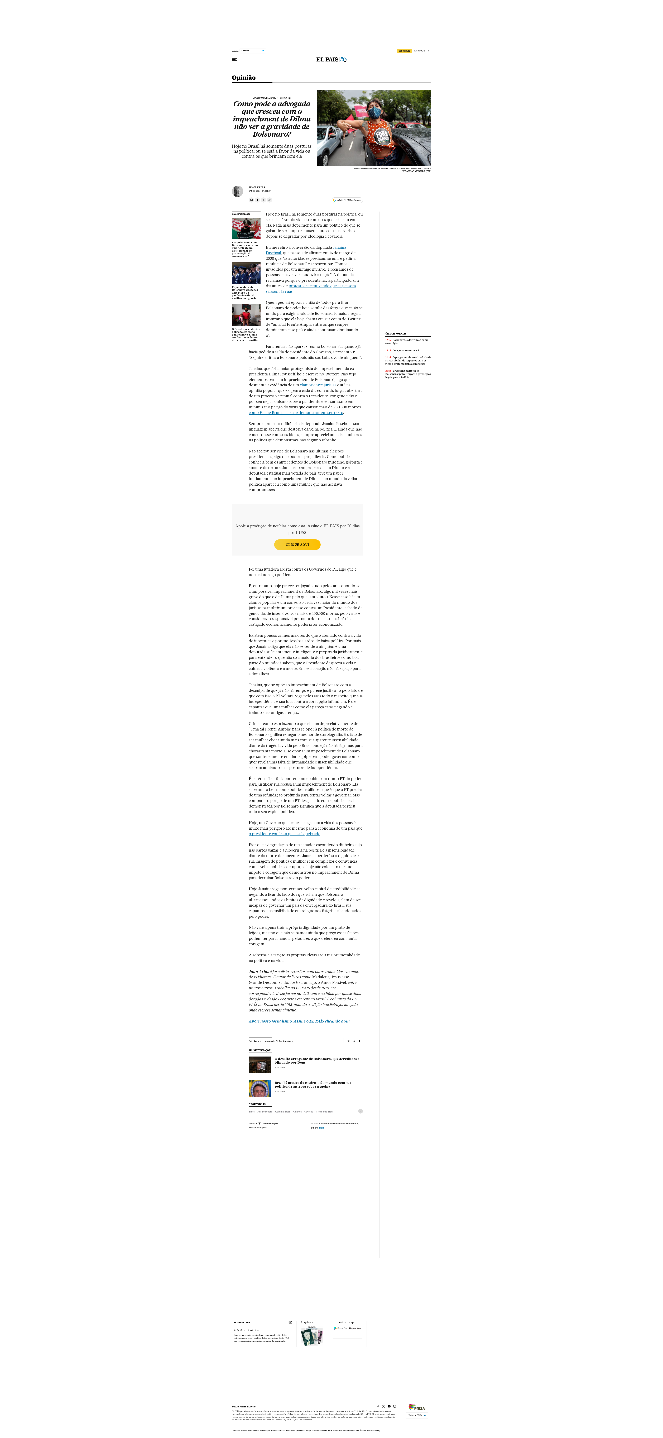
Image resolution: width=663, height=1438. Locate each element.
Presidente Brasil (324, 1111)
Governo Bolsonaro (264, 98)
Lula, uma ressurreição (406, 350)
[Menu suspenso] (234, 59)
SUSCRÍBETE (404, 51)
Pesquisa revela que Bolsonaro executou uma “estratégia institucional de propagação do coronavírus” (245, 249)
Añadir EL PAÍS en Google (349, 200)
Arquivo (306, 1322)
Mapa (308, 1431)
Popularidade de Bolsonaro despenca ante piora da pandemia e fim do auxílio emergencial (245, 293)
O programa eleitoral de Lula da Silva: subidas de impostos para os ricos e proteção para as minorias (408, 360)
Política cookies (278, 1431)
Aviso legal (265, 1431)
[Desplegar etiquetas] (360, 1111)
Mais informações (258, 1127)
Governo (308, 1111)
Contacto (236, 1431)
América (297, 1111)
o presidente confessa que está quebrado (284, 833)
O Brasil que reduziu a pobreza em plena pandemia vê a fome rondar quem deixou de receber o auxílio (246, 335)
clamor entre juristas (318, 385)
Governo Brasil (282, 1111)
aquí (321, 1127)
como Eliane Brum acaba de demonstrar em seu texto (296, 412)
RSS (357, 1431)
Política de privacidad (295, 1431)
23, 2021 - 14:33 (259, 191)
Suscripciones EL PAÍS (322, 1431)
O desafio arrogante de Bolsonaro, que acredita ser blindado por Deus (317, 1061)
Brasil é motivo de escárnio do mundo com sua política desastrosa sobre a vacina (313, 1084)
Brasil (251, 1111)
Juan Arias (257, 187)
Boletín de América (246, 1330)
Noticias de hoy (373, 1431)
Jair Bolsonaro (264, 1111)
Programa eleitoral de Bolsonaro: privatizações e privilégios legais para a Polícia (408, 374)
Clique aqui (297, 544)
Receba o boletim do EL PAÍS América (273, 1041)
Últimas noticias (395, 333)
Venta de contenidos (250, 1431)
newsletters (242, 1322)
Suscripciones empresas (343, 1431)
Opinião (244, 78)
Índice (363, 1431)
